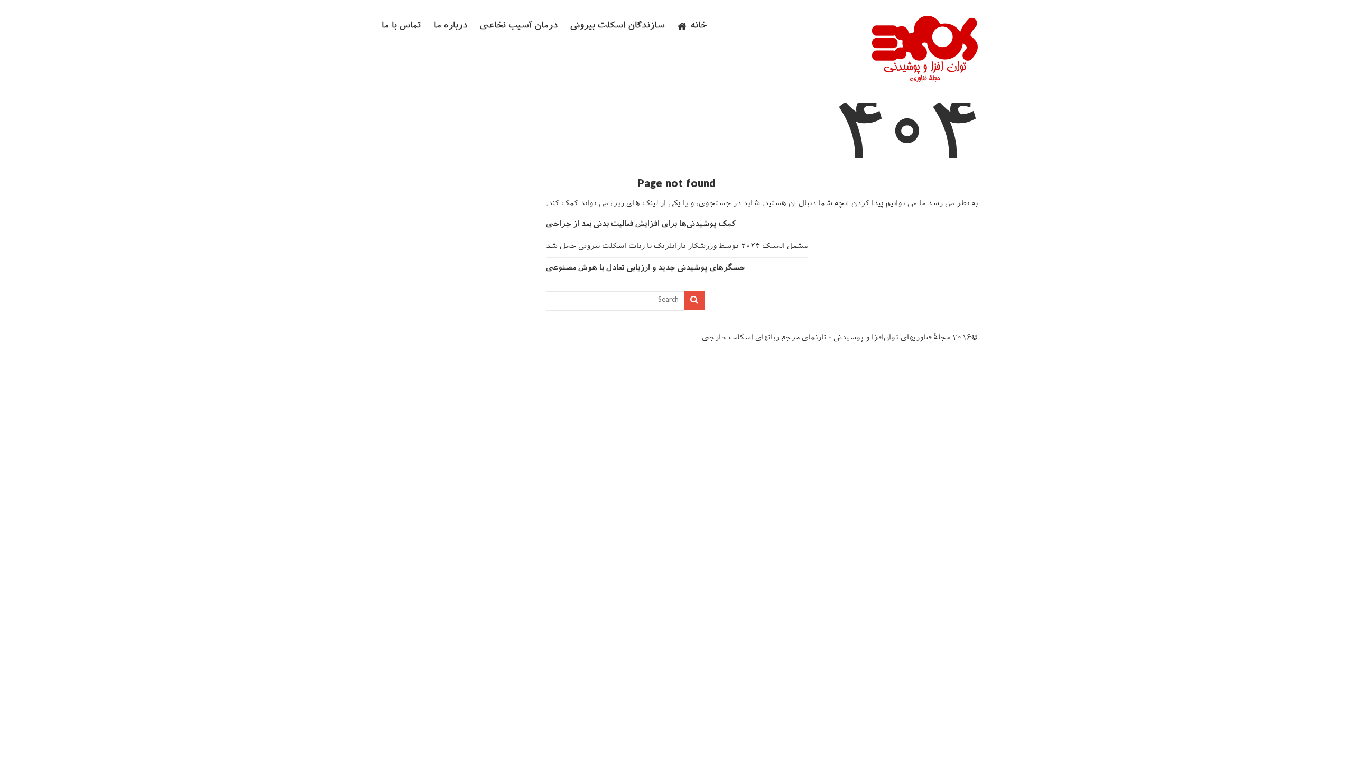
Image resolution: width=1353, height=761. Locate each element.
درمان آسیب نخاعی (519, 26)
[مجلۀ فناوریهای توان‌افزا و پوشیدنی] (925, 78)
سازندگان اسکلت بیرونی (617, 26)
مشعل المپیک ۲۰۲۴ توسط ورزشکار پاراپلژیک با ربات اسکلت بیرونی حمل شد (677, 247)
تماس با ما (401, 26)
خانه (699, 26)
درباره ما (450, 26)
